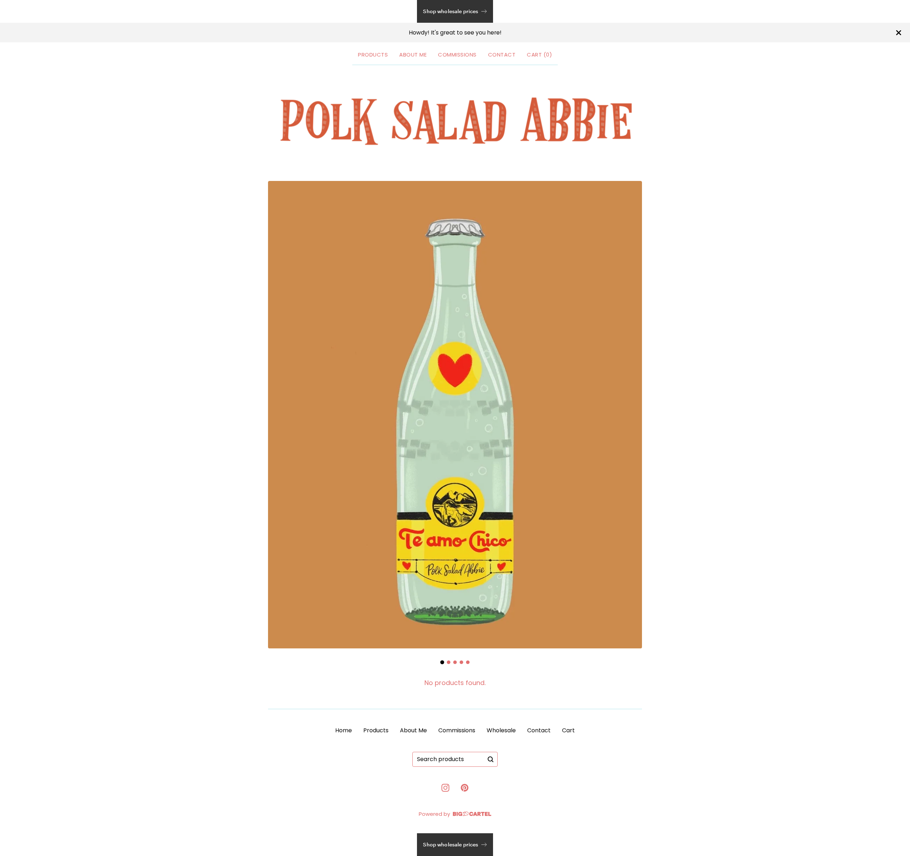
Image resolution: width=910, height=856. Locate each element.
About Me (413, 54)
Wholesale (501, 730)
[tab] (442, 662)
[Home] (455, 121)
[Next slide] (632, 418)
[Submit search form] (490, 759)
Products (373, 54)
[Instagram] (445, 788)
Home (343, 730)
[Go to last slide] (278, 418)
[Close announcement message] (898, 32)
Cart (568, 730)
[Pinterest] (464, 788)
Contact (502, 54)
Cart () (539, 54)
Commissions (457, 54)
